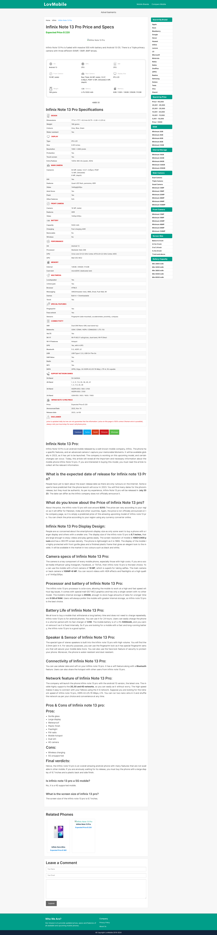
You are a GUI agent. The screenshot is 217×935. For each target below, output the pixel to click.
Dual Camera (157, 178)
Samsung (155, 79)
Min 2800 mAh (158, 264)
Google (155, 34)
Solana (154, 82)
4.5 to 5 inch (157, 244)
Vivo (154, 89)
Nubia (154, 65)
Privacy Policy (104, 922)
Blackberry (156, 31)
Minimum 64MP (158, 201)
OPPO (154, 72)
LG (153, 51)
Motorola (155, 58)
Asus (154, 28)
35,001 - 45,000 (158, 105)
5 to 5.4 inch (157, 247)
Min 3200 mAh (158, 267)
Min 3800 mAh (158, 270)
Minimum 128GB (158, 165)
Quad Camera (157, 184)
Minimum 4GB (157, 135)
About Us (102, 926)
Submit (51, 903)
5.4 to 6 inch (157, 251)
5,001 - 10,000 (158, 119)
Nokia (154, 62)
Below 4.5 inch (157, 241)
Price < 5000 (157, 122)
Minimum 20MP (158, 194)
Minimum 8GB (157, 142)
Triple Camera (157, 181)
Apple (154, 24)
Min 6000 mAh (158, 277)
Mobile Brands (143, 4)
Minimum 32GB (158, 158)
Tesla (154, 85)
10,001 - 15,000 (158, 115)
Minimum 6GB (157, 138)
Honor (154, 38)
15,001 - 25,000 (158, 112)
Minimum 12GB (158, 145)
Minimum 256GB (158, 168)
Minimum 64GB (158, 161)
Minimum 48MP (158, 198)
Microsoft (156, 55)
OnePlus (155, 68)
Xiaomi (155, 92)
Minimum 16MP (158, 191)
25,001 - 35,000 (158, 108)
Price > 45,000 (158, 102)
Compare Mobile (159, 4)
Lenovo (155, 48)
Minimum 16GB (158, 154)
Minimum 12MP (158, 188)
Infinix (54, 20)
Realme (155, 75)
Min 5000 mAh (158, 274)
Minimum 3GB (157, 131)
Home (48, 20)
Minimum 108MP (158, 205)
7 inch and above (158, 254)
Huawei (155, 41)
